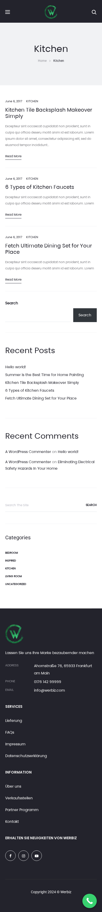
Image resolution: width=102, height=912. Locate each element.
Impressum (15, 744)
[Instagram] (23, 855)
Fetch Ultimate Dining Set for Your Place (48, 249)
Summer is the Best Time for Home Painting (44, 374)
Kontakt (12, 821)
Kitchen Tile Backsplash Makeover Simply (48, 113)
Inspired (10, 561)
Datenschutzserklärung (26, 755)
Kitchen (32, 101)
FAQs (9, 732)
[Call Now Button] (89, 901)
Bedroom (11, 553)
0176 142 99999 (47, 681)
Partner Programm (21, 809)
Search (11, 303)
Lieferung (13, 720)
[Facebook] (10, 855)
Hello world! (15, 367)
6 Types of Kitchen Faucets (39, 187)
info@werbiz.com (49, 690)
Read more (13, 156)
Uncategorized (15, 584)
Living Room (13, 576)
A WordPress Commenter (28, 451)
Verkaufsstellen (19, 798)
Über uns (13, 786)
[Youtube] (36, 855)
